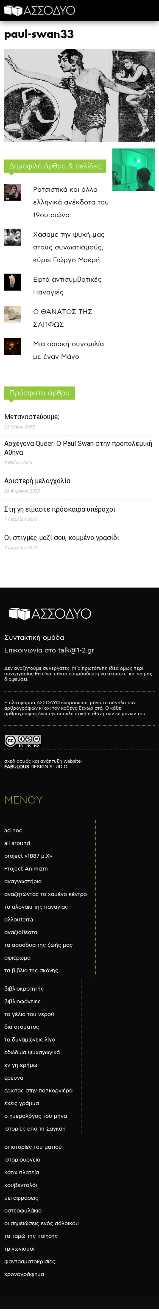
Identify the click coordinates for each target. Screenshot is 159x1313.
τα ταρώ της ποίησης (31, 1236)
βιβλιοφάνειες (22, 1001)
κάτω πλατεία (21, 1172)
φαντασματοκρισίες (29, 1261)
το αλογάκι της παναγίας (36, 907)
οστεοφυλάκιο (23, 1210)
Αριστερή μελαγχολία (37, 481)
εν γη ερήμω (20, 1065)
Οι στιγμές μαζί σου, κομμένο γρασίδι (61, 538)
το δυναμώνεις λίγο (29, 1039)
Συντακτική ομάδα (34, 638)
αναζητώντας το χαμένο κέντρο (45, 894)
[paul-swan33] (79, 140)
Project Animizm (26, 868)
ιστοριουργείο (22, 1159)
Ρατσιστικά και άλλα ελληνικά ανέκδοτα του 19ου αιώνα (71, 202)
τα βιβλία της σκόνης (31, 970)
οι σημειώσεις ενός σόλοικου (41, 1223)
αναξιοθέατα (20, 932)
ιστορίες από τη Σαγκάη (35, 1128)
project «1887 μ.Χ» (28, 856)
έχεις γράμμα (21, 1103)
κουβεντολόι (20, 1185)
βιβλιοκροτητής (24, 988)
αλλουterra (18, 919)
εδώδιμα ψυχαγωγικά (32, 1052)
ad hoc (13, 830)
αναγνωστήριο (23, 881)
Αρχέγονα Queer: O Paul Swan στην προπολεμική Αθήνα (78, 448)
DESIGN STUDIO (35, 767)
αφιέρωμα (17, 958)
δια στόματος (21, 1027)
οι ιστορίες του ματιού (33, 1147)
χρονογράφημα (24, 1274)
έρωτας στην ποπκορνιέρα (38, 1090)
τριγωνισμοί (19, 1249)
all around (17, 843)
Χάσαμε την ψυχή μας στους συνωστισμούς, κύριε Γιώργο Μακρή (69, 247)
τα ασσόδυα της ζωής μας (38, 945)
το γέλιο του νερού (29, 1014)
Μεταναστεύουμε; (31, 417)
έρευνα (13, 1078)
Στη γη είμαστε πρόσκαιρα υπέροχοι (59, 509)
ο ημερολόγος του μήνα (35, 1116)
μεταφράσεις (21, 1198)
